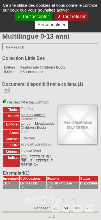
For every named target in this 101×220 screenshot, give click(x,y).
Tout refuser (73, 16)
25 (56, 208)
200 (90, 208)
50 (66, 208)
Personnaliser (51, 24)
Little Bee (28, 138)
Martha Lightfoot (35, 102)
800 (24, 157)
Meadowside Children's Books (42, 67)
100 (77, 208)
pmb (52, 217)
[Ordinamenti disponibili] (7, 91)
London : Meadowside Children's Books (38, 125)
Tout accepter (35, 16)
